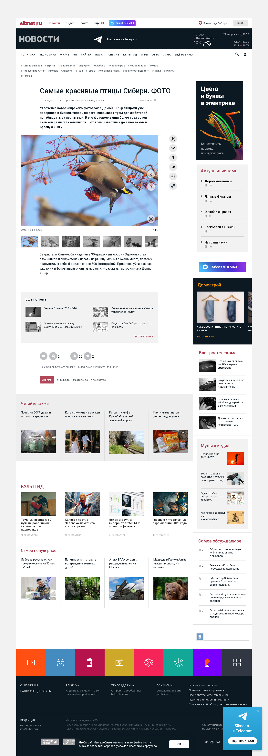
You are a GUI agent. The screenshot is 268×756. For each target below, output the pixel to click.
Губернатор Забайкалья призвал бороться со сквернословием (224, 581)
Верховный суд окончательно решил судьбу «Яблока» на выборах (228, 597)
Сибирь (113, 54)
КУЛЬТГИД (32, 486)
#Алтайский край (31, 65)
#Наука (156, 70)
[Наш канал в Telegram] (127, 45)
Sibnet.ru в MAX (125, 23)
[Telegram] (173, 167)
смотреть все (143, 336)
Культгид (130, 54)
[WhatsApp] (173, 176)
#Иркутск (84, 65)
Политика (28, 54)
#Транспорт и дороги (136, 70)
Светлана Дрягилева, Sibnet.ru (87, 100)
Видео (70, 23)
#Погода (26, 75)
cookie (147, 742)
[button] (151, 189)
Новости (54, 23)
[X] (173, 139)
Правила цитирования (203, 685)
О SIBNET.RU (29, 685)
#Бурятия (50, 65)
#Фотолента (80, 379)
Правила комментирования (206, 690)
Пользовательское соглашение (209, 695)
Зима (167, 54)
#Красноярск (116, 65)
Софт (84, 23)
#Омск (153, 65)
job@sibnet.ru (165, 694)
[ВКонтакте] (173, 148)
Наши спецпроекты (36, 691)
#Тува (79, 70)
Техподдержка (122, 685)
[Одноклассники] (173, 158)
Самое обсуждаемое (219, 541)
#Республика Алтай (33, 70)
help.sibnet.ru (119, 694)
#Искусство (98, 379)
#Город (90, 70)
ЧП (75, 54)
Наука (100, 54)
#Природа (63, 379)
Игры (144, 54)
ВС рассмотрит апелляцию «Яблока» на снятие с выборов (226, 552)
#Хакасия (66, 70)
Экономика (47, 54)
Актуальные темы (219, 170)
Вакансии (165, 685)
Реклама (72, 685)
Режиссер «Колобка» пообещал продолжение (224, 567)
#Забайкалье (67, 65)
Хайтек (86, 54)
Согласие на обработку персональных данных (218, 704)
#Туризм (169, 70)
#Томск (53, 70)
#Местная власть (109, 70)
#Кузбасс (99, 65)
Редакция (28, 720)
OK (179, 744)
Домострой (209, 285)
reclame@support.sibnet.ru (82, 694)
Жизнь (64, 54)
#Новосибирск (137, 65)
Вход (240, 23)
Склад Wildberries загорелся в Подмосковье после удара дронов (227, 613)
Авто (156, 54)
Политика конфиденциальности (209, 699)
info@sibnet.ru (29, 729)
